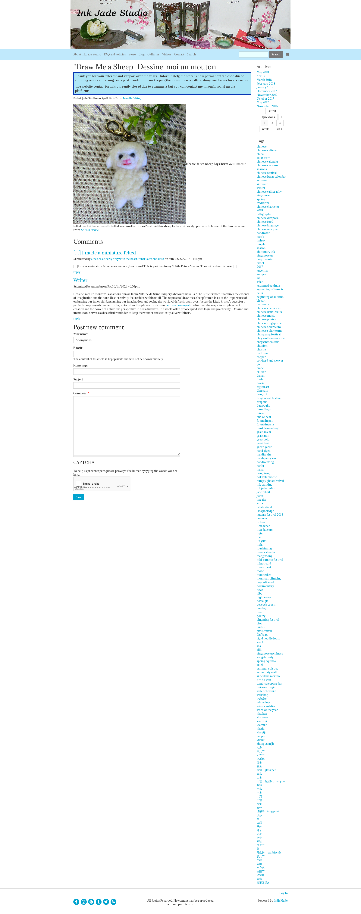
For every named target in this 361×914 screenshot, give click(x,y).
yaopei (261, 736)
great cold (263, 439)
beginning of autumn (270, 297)
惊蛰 (259, 804)
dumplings (264, 409)
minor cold (264, 563)
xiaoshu (262, 721)
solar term (263, 158)
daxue (261, 383)
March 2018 (264, 80)
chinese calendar (267, 161)
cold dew (262, 353)
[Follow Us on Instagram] (84, 902)
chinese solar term (269, 327)
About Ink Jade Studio (87, 54)
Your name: (80, 334)
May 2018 (263, 72)
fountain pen (265, 420)
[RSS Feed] (114, 902)
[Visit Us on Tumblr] (99, 902)
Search (191, 54)
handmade (263, 233)
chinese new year (268, 229)
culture (261, 372)
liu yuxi (262, 541)
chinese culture (267, 150)
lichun (261, 522)
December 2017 (267, 91)
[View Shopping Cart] (286, 53)
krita (260, 503)
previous (269, 117)
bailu (260, 293)
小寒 (259, 789)
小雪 (259, 800)
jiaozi (260, 496)
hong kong (263, 473)
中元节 (261, 751)
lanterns (262, 518)
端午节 (261, 845)
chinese (262, 146)
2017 (260, 267)
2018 (260, 210)
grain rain (263, 435)
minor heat (264, 567)
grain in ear (264, 432)
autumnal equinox (268, 285)
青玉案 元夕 (263, 882)
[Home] (180, 24)
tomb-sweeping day (269, 683)
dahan (260, 375)
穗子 (259, 830)
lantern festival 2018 (270, 514)
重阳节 (261, 871)
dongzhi (262, 394)
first (273, 111)
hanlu (260, 466)
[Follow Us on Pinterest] (91, 902)
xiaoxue (262, 725)
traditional (263, 203)
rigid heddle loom (268, 638)
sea (259, 646)
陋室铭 (261, 875)
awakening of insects (270, 289)
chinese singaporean (270, 323)
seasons (262, 169)
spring (261, 199)
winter (261, 188)
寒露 (259, 785)
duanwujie (263, 405)
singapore (263, 195)
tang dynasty (265, 259)
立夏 (259, 834)
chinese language (268, 225)
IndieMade (281, 900)
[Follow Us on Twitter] (106, 902)
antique (261, 274)
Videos (166, 54)
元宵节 (261, 755)
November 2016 (267, 106)
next (265, 129)
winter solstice (266, 706)
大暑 (259, 777)
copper (261, 357)
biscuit (261, 300)
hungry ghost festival (270, 481)
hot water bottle (267, 477)
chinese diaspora (267, 218)
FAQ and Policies (115, 54)
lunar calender (266, 552)
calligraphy (264, 214)
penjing (261, 608)
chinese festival (267, 173)
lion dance (263, 526)
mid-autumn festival (270, 559)
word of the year (267, 710)
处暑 (259, 762)
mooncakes (264, 575)
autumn (262, 180)
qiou (259, 623)
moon (260, 571)
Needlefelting (132, 98)
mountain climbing (269, 578)
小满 (259, 796)
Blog (142, 54)
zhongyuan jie (266, 743)
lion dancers (265, 529)
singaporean (265, 255)
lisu (259, 537)
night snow (264, 597)
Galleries (153, 54)
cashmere (263, 304)
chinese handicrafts (269, 312)
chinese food (265, 221)
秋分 (259, 826)
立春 (259, 837)
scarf (260, 642)
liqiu (260, 533)
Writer (80, 280)
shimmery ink (266, 251)
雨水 (259, 879)
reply (76, 272)
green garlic (264, 447)
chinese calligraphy (269, 191)
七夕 (259, 747)
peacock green (266, 604)
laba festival (264, 507)
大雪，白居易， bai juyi (271, 781)
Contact (179, 54)
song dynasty (265, 657)
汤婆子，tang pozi (268, 811)
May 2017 (263, 102)
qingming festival (268, 619)
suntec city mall (267, 672)
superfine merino (268, 676)
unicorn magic (266, 687)
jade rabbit (263, 492)
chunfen (262, 345)
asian (260, 282)
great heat (263, 443)
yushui (261, 740)
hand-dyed (264, 450)
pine (259, 612)
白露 (259, 822)
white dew (263, 702)
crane (260, 368)
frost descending (267, 428)
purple (261, 244)
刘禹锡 (261, 758)
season (261, 248)
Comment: (81, 393)
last (278, 129)
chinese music (266, 315)
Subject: (78, 379)
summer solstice (267, 668)
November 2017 (267, 95)
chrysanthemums (268, 342)
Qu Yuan (262, 634)
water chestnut (266, 691)
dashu (260, 379)
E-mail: (78, 348)
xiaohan (262, 713)
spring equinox (266, 661)
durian (261, 413)
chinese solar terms (269, 330)
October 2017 (265, 98)
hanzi (260, 469)
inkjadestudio (266, 488)
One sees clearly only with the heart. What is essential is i (127, 259)
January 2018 (265, 87)
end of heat (264, 417)
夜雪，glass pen (266, 770)
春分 (259, 807)
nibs (259, 593)
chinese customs (267, 165)
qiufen (261, 627)
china (260, 154)
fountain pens (266, 424)
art (258, 278)
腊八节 (261, 856)
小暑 (259, 792)
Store (132, 54)
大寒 (259, 774)
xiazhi (261, 728)
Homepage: (80, 365)
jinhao (261, 240)
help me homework (178, 305)
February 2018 (266, 83)
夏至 (259, 766)
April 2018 (263, 76)
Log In (283, 893)
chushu (261, 349)
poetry (261, 616)
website (262, 698)
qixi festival (264, 631)
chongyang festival (269, 334)
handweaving (265, 462)
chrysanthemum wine (271, 338)
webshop (262, 695)
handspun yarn (266, 458)
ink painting (264, 484)
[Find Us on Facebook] (76, 902)
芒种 (259, 860)
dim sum (262, 390)
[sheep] (129, 164)
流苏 (259, 815)
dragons (262, 402)
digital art (263, 387)
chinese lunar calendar (271, 176)
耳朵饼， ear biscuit (269, 852)
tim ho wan (264, 680)
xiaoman (262, 717)
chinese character (268, 206)
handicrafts (264, 454)
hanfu (260, 236)
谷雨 (259, 864)
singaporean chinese (270, 653)
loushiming (264, 548)
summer (262, 184)
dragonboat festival (269, 398)
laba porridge (265, 511)
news (260, 590)
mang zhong (264, 556)
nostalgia (262, 601)
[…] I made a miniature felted (104, 253)
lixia (259, 544)
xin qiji (261, 732)
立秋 (259, 841)
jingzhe (261, 499)
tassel (260, 263)
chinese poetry (266, 319)
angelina (262, 270)
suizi (260, 665)
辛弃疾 (261, 867)
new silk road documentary (265, 584)
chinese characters (269, 308)
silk (259, 649)
